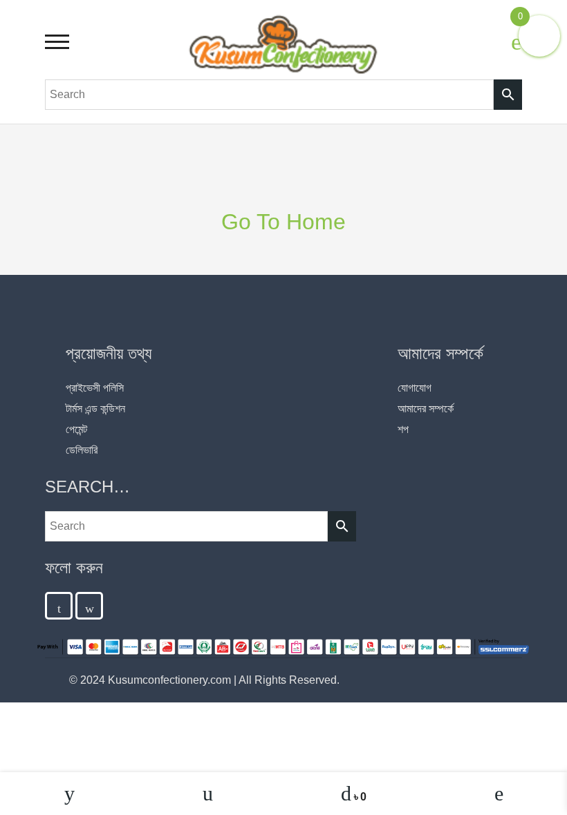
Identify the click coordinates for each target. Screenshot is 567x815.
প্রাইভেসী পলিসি (95, 388)
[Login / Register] (516, 41)
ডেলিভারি (81, 450)
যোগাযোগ (414, 388)
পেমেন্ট (76, 429)
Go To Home (283, 221)
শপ (403, 429)
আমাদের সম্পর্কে (426, 408)
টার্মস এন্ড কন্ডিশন (95, 408)
